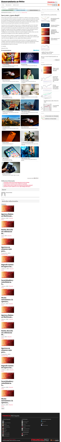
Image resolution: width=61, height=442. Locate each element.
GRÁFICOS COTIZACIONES (20, 10)
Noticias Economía (26, 421)
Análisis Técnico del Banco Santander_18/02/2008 (47, 52)
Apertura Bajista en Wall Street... (7, 215)
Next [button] (3, 408)
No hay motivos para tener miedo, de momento (56, 86)
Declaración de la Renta (26, 425)
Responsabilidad (12, 439)
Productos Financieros (6, 422)
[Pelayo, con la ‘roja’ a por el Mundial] (47, 70)
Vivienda (24, 424)
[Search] (58, 9)
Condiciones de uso (6, 439)
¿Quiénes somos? (16, 4)
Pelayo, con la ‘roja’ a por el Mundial (56, 69)
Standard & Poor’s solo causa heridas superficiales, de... (56, 79)
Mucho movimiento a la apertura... (7, 299)
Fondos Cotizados (6, 425)
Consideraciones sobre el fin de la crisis (51, 101)
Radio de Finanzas (45, 425)
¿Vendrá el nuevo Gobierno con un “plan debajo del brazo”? (17, 186)
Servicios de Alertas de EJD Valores (55, 25)
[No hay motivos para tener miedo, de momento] (47, 86)
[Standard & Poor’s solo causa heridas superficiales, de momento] (47, 78)
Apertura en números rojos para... (6, 249)
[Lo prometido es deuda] (47, 107)
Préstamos (5, 430)
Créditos (4, 428)
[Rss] (58, 5)
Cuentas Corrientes (6, 434)
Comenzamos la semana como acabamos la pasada (15, 183)
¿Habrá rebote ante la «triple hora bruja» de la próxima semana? (18, 185)
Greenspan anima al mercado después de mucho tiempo (16, 182)
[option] (7, 212)
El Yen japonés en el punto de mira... (55, 39)
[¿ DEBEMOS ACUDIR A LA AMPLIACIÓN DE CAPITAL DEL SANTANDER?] (45, 31)
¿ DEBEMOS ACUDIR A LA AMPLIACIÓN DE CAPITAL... (55, 31)
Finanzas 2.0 (44, 421)
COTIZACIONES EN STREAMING (8, 10)
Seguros (4, 431)
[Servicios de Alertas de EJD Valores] (45, 25)
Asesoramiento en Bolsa (12, 1)
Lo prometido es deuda (13, 8)
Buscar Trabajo (25, 422)
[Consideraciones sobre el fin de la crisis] (47, 95)
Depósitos (5, 424)
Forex (24, 435)
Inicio (3, 4)
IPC (4, 421)
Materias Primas (25, 434)
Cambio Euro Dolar (26, 430)
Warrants (24, 427)
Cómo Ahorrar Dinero (26, 428)
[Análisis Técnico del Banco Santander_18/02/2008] (45, 47)
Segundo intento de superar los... (7, 265)
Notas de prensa (8, 4)
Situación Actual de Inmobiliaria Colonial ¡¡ (55, 20)
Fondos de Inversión (6, 427)
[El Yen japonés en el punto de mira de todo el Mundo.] (45, 40)
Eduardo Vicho (24, 12)
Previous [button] (4, 204)
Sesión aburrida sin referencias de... (7, 231)
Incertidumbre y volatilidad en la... (7, 282)
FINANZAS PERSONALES (34, 10)
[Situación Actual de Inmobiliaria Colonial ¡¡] (45, 19)
